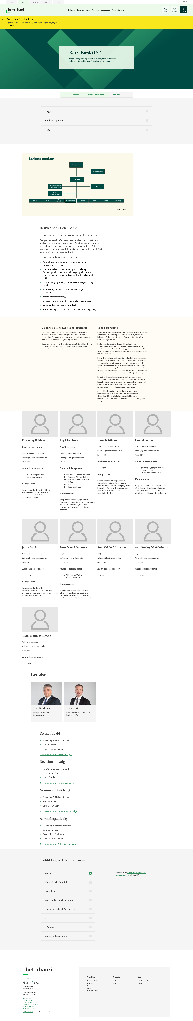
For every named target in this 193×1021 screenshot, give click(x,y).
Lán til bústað (143, 981)
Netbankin (116, 981)
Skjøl (89, 988)
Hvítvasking (27, 998)
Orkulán (141, 986)
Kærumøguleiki (28, 1000)
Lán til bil (141, 983)
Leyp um (26, 89)
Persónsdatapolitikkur (30, 1004)
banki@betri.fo (28, 981)
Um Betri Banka (92, 981)
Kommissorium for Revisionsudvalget (57, 783)
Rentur (89, 986)
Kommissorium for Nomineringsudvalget (59, 811)
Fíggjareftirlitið (28, 1012)
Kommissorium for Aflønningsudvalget (58, 844)
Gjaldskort (116, 986)
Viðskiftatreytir (28, 1002)
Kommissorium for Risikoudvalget (56, 755)
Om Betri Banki (92, 991)
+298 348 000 (28, 979)
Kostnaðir (90, 983)
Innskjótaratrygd (28, 1006)
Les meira (10, 25)
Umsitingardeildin (29, 1008)
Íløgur (115, 983)
